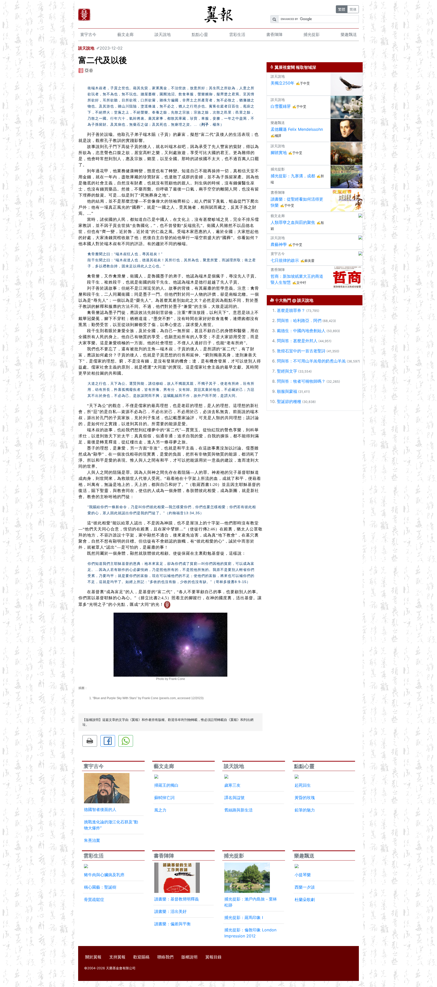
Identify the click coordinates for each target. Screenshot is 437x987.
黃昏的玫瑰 (305, 797)
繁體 (341, 9)
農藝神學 (279, 244)
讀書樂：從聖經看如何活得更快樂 (297, 202)
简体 (353, 9)
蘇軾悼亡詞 (164, 797)
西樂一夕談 (305, 887)
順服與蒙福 (287, 391)
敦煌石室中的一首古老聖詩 (301, 350)
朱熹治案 (92, 840)
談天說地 (163, 34)
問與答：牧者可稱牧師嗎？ (301, 381)
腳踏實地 (279, 152)
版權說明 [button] (189, 956)
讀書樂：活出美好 (170, 911)
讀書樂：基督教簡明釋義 (176, 899)
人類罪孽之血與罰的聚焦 (293, 222)
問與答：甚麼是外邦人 (297, 340)
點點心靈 (200, 34)
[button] (89, 741)
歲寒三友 (232, 785)
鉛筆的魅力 (305, 809)
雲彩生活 (237, 34)
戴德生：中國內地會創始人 (301, 330)
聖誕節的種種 (289, 401)
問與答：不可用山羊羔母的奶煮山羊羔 (311, 360)
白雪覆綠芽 (281, 106)
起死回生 (303, 785)
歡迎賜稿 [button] (141, 956)
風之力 (160, 809)
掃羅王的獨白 (166, 785)
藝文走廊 (125, 34)
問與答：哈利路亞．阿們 (299, 320)
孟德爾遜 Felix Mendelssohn (297, 129)
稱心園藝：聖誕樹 (100, 887)
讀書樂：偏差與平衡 (172, 923)
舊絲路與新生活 (238, 809)
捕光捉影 (311, 34)
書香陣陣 (274, 34)
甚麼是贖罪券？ (291, 310)
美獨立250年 (282, 82)
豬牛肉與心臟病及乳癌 (104, 874)
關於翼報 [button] (93, 956)
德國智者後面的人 (100, 809)
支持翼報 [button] (117, 956)
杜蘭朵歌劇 (305, 899)
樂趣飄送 (349, 34)
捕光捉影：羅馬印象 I (243, 917)
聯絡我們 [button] (165, 956)
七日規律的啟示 (285, 260)
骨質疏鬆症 (94, 899)
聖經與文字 (287, 371)
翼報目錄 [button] (213, 956)
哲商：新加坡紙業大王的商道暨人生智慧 (297, 279)
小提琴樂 (303, 874)
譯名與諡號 (234, 797)
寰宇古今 (88, 34)
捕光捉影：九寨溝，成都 (293, 175)
